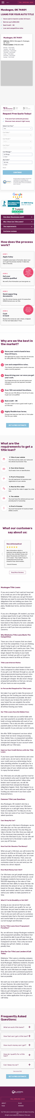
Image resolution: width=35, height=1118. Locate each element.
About (4, 1103)
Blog (20, 1103)
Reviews (21, 1106)
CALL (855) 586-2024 (26, 2)
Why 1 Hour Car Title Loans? (13, 222)
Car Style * (6, 145)
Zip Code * (6, 162)
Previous (2, 554)
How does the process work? (13, 217)
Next (33, 554)
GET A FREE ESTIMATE (17, 425)
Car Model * (6, 139)
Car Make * (6, 132)
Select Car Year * (8, 126)
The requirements (9, 226)
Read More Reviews (17, 572)
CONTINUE (17, 172)
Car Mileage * (7, 154)
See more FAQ (17, 1071)
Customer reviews (10, 231)
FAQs (3, 1106)
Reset (4, 167)
